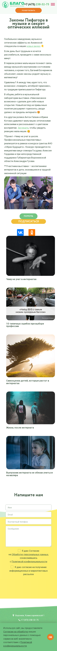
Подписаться (28, 222)
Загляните (23, 127)
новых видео (34, 46)
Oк (50, 637)
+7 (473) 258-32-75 (29, 620)
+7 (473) (36, 4)
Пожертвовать (28, 10)
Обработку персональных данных (30, 554)
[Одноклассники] (31, 232)
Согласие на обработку (15, 631)
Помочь (28, 216)
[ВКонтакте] (20, 232)
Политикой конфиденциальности (29, 561)
